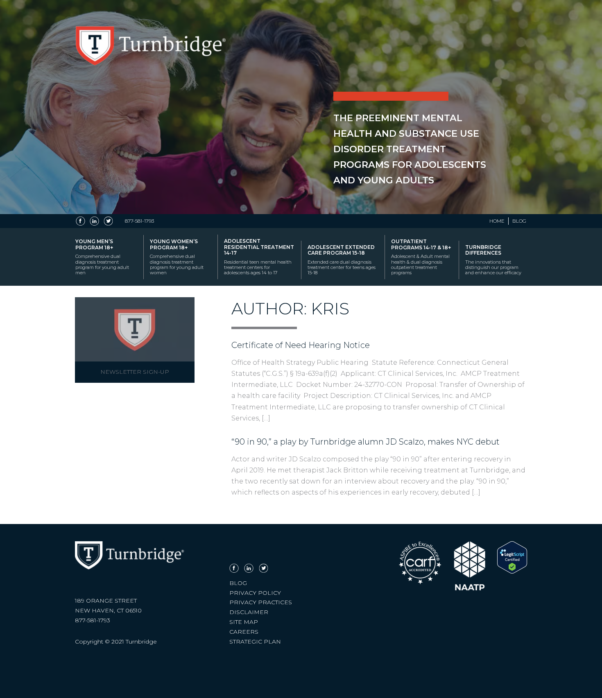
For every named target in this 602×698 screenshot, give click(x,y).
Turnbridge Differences (493, 260)
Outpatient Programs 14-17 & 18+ (421, 257)
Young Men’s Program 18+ (102, 257)
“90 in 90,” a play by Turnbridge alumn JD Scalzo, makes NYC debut (365, 442)
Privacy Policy (255, 592)
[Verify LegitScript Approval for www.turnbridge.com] (512, 571)
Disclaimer (248, 612)
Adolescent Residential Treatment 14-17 (259, 257)
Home (497, 221)
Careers (243, 631)
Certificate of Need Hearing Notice (300, 345)
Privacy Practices (260, 602)
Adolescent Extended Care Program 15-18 (342, 260)
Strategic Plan (255, 641)
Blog (519, 221)
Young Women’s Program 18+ (177, 257)
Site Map (243, 622)
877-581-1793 (139, 221)
